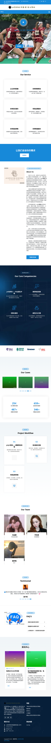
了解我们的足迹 (29, 46)
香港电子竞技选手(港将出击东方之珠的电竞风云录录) (10, 382)
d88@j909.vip (8, 3)
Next (49, 348)
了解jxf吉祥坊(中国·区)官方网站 (33, 706)
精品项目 (28, 708)
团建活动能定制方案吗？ (34, 622)
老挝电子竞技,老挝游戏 (28, 671)
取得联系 (24, 155)
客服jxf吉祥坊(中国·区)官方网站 (33, 715)
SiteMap (28, 725)
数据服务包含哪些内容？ (34, 626)
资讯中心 (28, 711)
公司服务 (28, 713)
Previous (1, 348)
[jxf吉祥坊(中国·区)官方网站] (25, 7)
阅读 (23, 681)
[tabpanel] (10, 377)
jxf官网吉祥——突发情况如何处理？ (36, 630)
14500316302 (25, 1)
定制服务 (19, 46)
